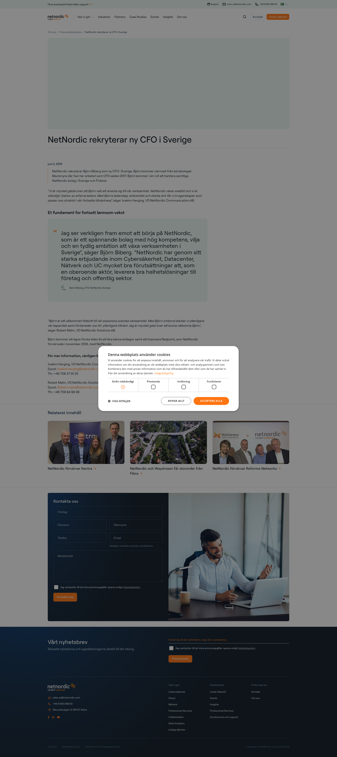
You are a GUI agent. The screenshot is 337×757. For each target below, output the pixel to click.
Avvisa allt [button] (176, 401)
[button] (119, 401)
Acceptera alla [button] (211, 401)
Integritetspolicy (164, 373)
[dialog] (168, 378)
